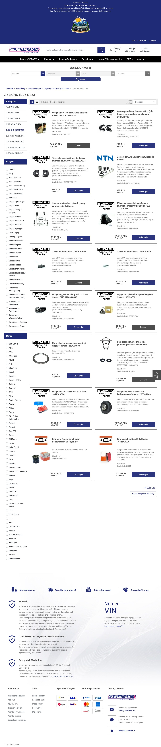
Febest (12, 423)
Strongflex (13, 542)
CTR (11, 392)
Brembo (12, 376)
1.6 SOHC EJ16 (12, 113)
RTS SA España (15, 534)
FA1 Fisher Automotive (14, 417)
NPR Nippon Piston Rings (17, 505)
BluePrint (13, 368)
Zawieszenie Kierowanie (14, 302)
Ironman (12, 451)
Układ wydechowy (16, 284)
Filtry (11, 173)
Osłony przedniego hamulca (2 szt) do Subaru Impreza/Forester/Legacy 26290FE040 (135, 114)
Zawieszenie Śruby (17, 326)
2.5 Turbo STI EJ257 (14, 153)
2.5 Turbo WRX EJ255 (15, 147)
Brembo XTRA (15, 380)
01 (145, 488)
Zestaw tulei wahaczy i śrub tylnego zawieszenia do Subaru (69, 204)
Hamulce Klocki (15, 181)
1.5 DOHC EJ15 (12, 107)
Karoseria (13, 198)
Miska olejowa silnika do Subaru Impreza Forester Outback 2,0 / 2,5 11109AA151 (133, 206)
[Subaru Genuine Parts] (41, 114)
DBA (11, 396)
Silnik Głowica (15, 253)
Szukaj (82, 79)
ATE (10, 364)
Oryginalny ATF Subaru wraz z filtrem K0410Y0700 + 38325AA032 (70, 114)
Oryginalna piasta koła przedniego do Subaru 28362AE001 (135, 295)
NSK (11, 510)
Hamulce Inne (15, 177)
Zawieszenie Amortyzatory (14, 289)
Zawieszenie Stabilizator (14, 309)
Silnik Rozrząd (15, 265)
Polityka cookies (14, 716)
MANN (11, 487)
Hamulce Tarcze (16, 189)
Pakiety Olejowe (15, 237)
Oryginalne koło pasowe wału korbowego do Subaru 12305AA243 (134, 393)
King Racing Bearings (18, 471)
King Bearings (15, 467)
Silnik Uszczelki (15, 280)
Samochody (20, 89)
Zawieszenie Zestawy (18, 322)
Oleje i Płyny (14, 233)
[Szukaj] (101, 50)
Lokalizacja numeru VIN (114, 626)
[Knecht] (41, 440)
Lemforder (13, 483)
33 (154, 488)
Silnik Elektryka (15, 249)
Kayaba (12, 463)
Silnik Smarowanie (17, 269)
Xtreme (12, 555)
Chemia (12, 169)
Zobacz (78, 145)
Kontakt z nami (38, 700)
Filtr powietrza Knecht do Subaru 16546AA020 (132, 440)
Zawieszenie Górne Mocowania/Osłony (17, 296)
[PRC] (106, 343)
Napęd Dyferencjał (16, 202)
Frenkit (12, 427)
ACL (10, 352)
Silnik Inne (13, 257)
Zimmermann (14, 559)
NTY (11, 518)
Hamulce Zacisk (16, 193)
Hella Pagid (14, 447)
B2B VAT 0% (13, 704)
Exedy (11, 412)
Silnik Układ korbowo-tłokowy (18, 274)
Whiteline (13, 551)
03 (150, 488)
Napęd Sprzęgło (15, 229)
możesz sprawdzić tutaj (63, 676)
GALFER (12, 431)
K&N (11, 459)
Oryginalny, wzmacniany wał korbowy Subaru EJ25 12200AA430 (70, 295)
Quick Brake (14, 526)
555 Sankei (13, 344)
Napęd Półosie (15, 216)
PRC (11, 522)
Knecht (12, 475)
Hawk (11, 443)
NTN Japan (14, 514)
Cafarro (12, 384)
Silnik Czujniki (15, 245)
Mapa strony (37, 704)
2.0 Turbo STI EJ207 (14, 142)
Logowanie (36, 708)
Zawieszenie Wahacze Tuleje (15, 316)
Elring (11, 408)
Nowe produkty (38, 696)
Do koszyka (143, 145)
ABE (10, 348)
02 (148, 488)
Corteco (12, 388)
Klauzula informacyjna (17, 720)
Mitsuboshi (13, 495)
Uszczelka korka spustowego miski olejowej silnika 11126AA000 (69, 344)
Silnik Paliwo (14, 261)
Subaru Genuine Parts (18, 547)
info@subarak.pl (126, 710)
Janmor (12, 455)
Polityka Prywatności (16, 712)
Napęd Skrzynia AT (17, 220)
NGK (11, 499)
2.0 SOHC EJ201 (13, 118)
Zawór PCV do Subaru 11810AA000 (69, 251)
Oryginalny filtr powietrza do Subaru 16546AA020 (69, 393)
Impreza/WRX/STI (34, 89)
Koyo (11, 479)
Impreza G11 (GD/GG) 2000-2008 (57, 89)
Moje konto (37, 712)
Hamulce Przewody (17, 185)
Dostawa (11, 700)
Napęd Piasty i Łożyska (15, 211)
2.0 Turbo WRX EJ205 (15, 136)
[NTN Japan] (106, 158)
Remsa (12, 530)
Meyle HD (13, 491)
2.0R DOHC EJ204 (13, 124)
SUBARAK (9, 89)
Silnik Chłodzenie (16, 241)
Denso (11, 404)
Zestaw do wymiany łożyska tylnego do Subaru (135, 158)
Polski (141, 41)
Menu (139, 59)
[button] (130, 50)
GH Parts (13, 439)
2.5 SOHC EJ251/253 (15, 130)
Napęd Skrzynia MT (17, 224)
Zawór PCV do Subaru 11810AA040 (134, 251)
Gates (11, 435)
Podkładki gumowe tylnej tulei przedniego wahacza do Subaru (132, 343)
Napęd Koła (14, 206)
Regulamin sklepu (15, 708)
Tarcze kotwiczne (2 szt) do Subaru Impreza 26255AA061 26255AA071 (69, 159)
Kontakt (152, 41)
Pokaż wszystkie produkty (143, 494)
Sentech (12, 538)
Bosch (11, 372)
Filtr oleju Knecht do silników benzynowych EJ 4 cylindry (66, 440)
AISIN (11, 360)
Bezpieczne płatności (16, 696)
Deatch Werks (15, 400)
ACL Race (13, 356)
